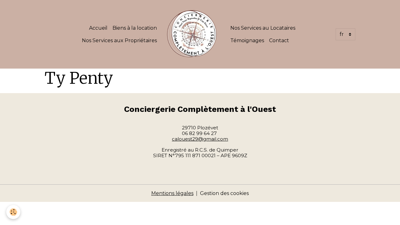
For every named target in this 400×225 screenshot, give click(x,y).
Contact (279, 40)
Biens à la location (134, 28)
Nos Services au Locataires (262, 28)
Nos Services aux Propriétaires (119, 40)
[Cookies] (13, 212)
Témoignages (247, 40)
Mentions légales (172, 193)
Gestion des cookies (224, 193)
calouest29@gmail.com (200, 139)
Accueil (98, 28)
